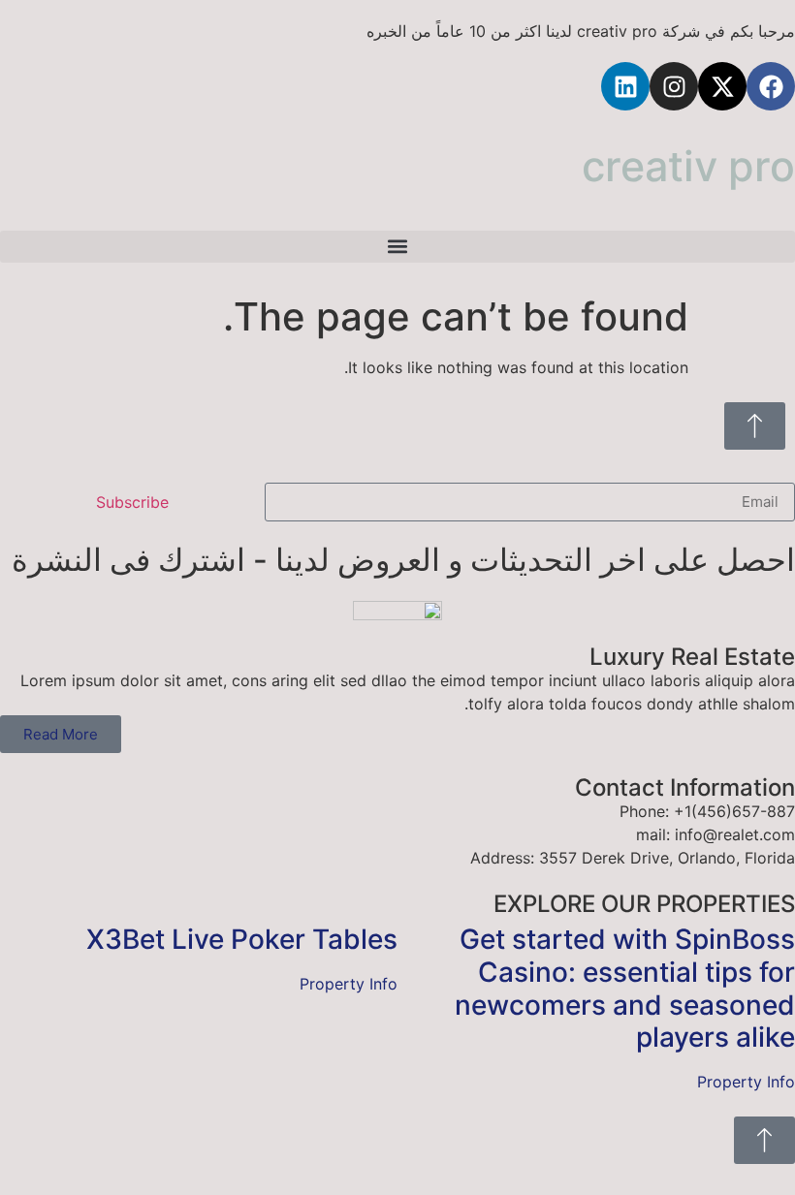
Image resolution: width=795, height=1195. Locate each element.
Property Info (746, 1081)
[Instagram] (674, 86)
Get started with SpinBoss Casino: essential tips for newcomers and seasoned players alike (625, 988)
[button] (397, 247)
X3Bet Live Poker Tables (242, 939)
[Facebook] (771, 86)
